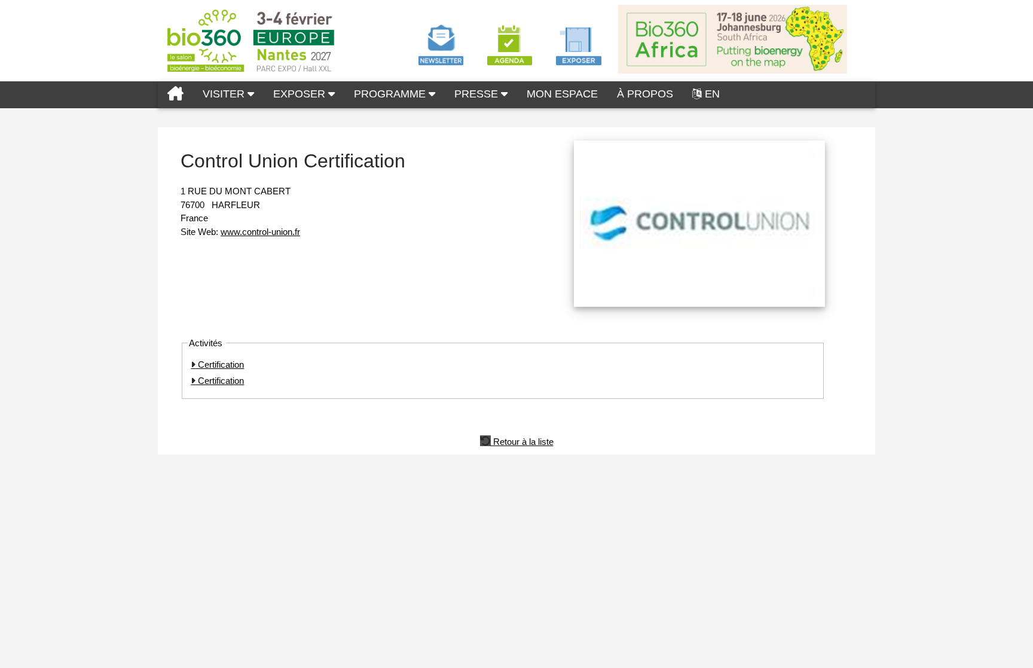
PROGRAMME (391, 94)
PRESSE (477, 94)
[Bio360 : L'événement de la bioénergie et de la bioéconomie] (175, 94)
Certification (219, 364)
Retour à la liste (522, 441)
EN (712, 94)
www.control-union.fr (260, 232)
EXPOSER (300, 94)
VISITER (225, 94)
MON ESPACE (562, 94)
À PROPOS (645, 94)
